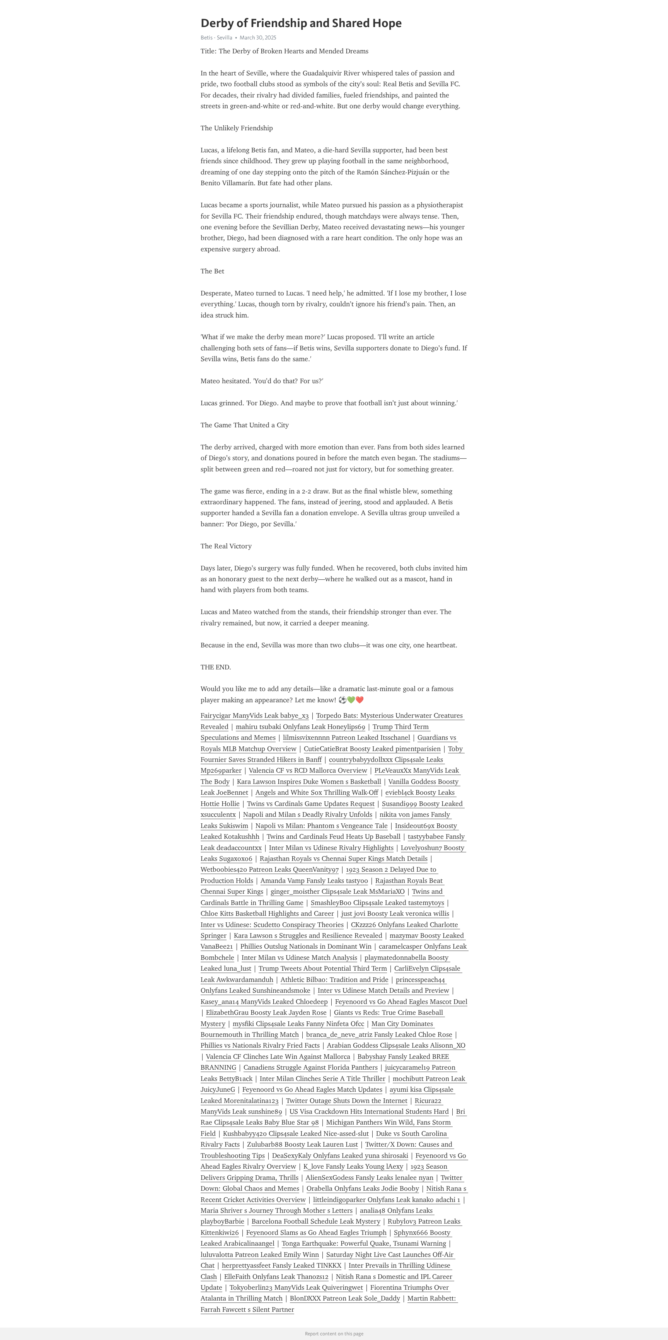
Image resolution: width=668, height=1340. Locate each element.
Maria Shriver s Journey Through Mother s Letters (277, 1210)
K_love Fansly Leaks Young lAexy (353, 1166)
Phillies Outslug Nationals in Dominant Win (305, 946)
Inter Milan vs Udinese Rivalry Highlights (331, 847)
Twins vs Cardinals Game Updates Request (311, 803)
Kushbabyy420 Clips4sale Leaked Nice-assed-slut (296, 1133)
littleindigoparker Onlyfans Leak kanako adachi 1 (386, 1199)
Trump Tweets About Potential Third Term (323, 968)
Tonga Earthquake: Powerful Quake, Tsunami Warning (364, 1243)
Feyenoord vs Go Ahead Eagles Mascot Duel (401, 1001)
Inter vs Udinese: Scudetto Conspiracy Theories (272, 924)
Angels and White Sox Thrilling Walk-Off (317, 792)
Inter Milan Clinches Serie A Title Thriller (322, 1078)
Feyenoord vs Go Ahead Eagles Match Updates (312, 1089)
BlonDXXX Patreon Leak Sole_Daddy (345, 1298)
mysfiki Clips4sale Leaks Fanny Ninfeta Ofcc (298, 1023)
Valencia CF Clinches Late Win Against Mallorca (278, 1056)
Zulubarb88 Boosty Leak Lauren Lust (302, 1144)
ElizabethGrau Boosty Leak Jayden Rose (266, 1012)
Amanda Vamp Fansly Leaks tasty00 (314, 880)
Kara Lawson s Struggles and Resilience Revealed (308, 935)
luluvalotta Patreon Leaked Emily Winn (260, 1254)
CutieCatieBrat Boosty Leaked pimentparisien (372, 748)
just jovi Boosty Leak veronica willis (395, 913)
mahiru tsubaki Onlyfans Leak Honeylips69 (300, 726)
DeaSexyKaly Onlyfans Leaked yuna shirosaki (340, 1155)
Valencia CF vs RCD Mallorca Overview (308, 770)
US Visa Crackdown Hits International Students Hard (369, 1111)
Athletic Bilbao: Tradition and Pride (335, 979)
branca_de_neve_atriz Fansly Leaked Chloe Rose (379, 1034)
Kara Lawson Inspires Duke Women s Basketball (309, 781)
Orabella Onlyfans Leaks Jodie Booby (363, 1188)
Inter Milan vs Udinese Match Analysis (299, 957)
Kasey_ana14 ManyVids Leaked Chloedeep (264, 1001)
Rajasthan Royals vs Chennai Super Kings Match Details (344, 858)
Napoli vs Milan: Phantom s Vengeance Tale (322, 825)
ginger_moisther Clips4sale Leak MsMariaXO (338, 891)
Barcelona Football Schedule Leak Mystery (316, 1221)
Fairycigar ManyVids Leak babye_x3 (255, 715)
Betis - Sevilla (216, 37)
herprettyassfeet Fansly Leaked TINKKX (281, 1265)
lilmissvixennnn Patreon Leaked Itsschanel (346, 737)
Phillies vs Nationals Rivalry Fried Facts (260, 1045)
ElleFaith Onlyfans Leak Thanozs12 (276, 1276)
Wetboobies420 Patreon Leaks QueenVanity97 (270, 869)
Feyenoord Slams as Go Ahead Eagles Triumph (316, 1232)
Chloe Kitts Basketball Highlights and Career (267, 913)
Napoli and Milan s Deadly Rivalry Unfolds (307, 814)
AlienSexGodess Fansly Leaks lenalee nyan (369, 1177)
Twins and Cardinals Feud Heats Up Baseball (333, 836)
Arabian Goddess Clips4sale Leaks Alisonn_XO (396, 1045)
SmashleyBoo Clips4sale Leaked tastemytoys (377, 902)
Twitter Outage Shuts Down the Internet (346, 1100)
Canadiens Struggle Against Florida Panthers (311, 1067)
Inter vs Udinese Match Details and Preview (383, 990)
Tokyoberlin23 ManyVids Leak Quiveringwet (296, 1287)
